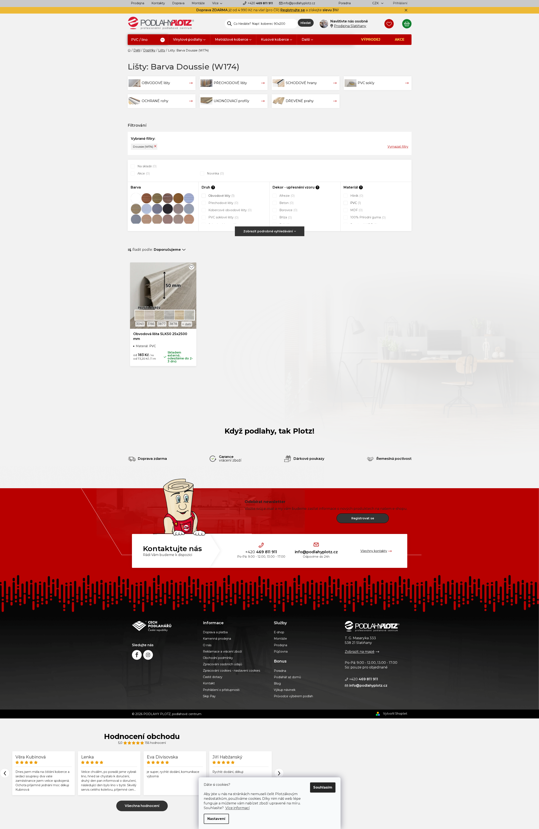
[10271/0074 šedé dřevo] (189, 198)
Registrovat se (362, 518)
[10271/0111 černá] (167, 209)
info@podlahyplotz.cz (299, 3)
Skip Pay (209, 696)
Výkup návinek (284, 690)
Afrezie (286, 196)
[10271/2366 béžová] (146, 219)
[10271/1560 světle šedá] (189, 209)
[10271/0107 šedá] (157, 209)
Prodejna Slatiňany (350, 26)
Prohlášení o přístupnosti (221, 690)
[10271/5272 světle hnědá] (178, 219)
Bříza (285, 217)
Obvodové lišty (221, 196)
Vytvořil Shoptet (395, 713)
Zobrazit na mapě (359, 652)
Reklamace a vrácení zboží (222, 651)
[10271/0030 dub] (157, 198)
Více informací (237, 808)
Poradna (344, 3)
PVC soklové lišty (223, 217)
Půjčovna (281, 651)
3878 (173, 324)
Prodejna (137, 3)
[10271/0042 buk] (178, 198)
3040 (140, 324)
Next (279, 773)
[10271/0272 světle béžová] (178, 209)
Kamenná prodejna (217, 638)
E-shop (279, 632)
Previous (5, 773)
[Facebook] (137, 655)
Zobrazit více (142, 806)
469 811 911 (260, 3)
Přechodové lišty (222, 203)
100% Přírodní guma (367, 217)
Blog (277, 683)
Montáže (198, 3)
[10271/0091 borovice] (136, 209)
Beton (286, 203)
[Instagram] (148, 655)
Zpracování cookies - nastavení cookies (231, 670)
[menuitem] (148, 40)
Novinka (215, 173)
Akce (143, 173)
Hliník (356, 196)
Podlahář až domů (287, 677)
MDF (356, 210)
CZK (376, 3)
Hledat (306, 23)
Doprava (178, 3)
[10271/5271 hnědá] (167, 219)
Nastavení (216, 819)
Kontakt (209, 683)
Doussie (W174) (143, 146)
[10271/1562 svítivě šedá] (136, 219)
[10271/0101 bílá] (146, 209)
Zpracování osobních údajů (222, 664)
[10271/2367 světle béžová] (157, 219)
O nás (207, 645)
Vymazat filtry (398, 146)
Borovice (288, 210)
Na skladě (146, 166)
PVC (355, 203)
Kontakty (158, 3)
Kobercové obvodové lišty (229, 210)
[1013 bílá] (136, 198)
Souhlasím (322, 787)
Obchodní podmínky (218, 658)
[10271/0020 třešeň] (146, 198)
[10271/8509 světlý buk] (189, 219)
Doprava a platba (215, 632)
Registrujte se (292, 10)
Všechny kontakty (373, 551)
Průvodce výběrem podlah (293, 696)
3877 (162, 324)
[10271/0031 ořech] (167, 198)
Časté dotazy (212, 677)
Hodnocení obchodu (142, 736)
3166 (151, 324)
